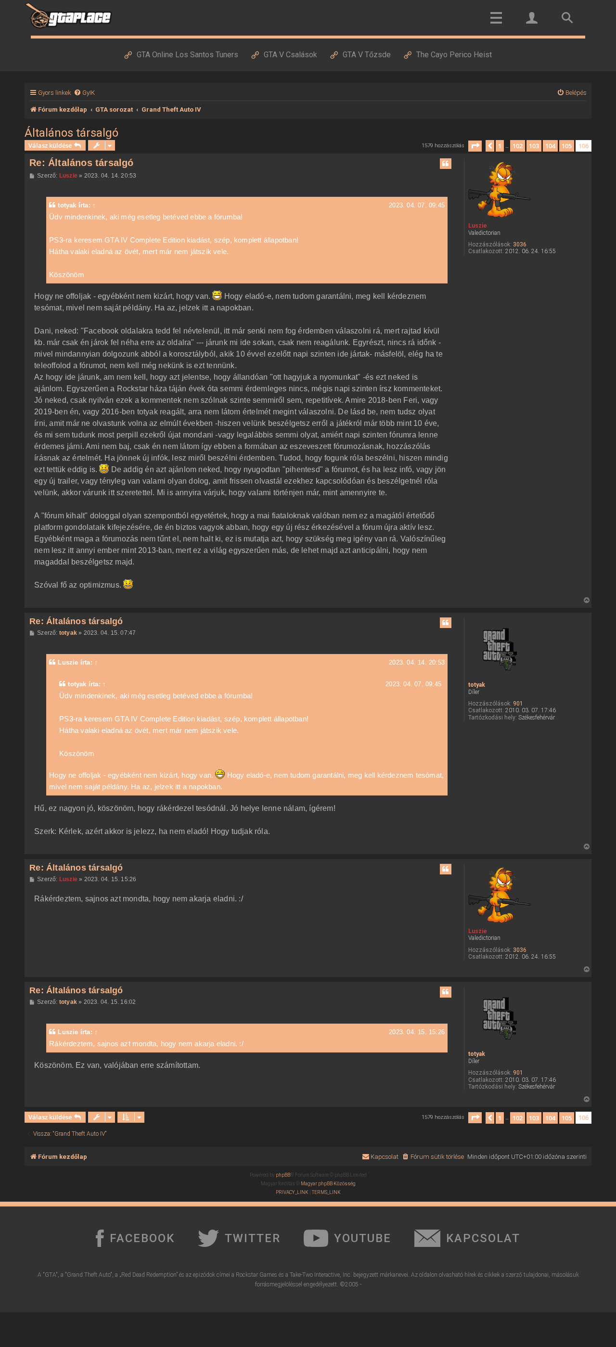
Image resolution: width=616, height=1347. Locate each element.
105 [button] (567, 145)
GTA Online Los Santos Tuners (187, 54)
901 (518, 703)
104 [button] (550, 145)
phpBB (283, 1175)
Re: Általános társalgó (81, 162)
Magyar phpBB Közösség (328, 1183)
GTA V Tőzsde (367, 54)
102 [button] (518, 145)
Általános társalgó (71, 133)
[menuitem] (84, 93)
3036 (519, 244)
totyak (67, 205)
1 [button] (499, 145)
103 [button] (534, 145)
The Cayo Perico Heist (454, 54)
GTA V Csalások (290, 54)
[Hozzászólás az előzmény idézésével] (445, 163)
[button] (475, 146)
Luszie (477, 225)
